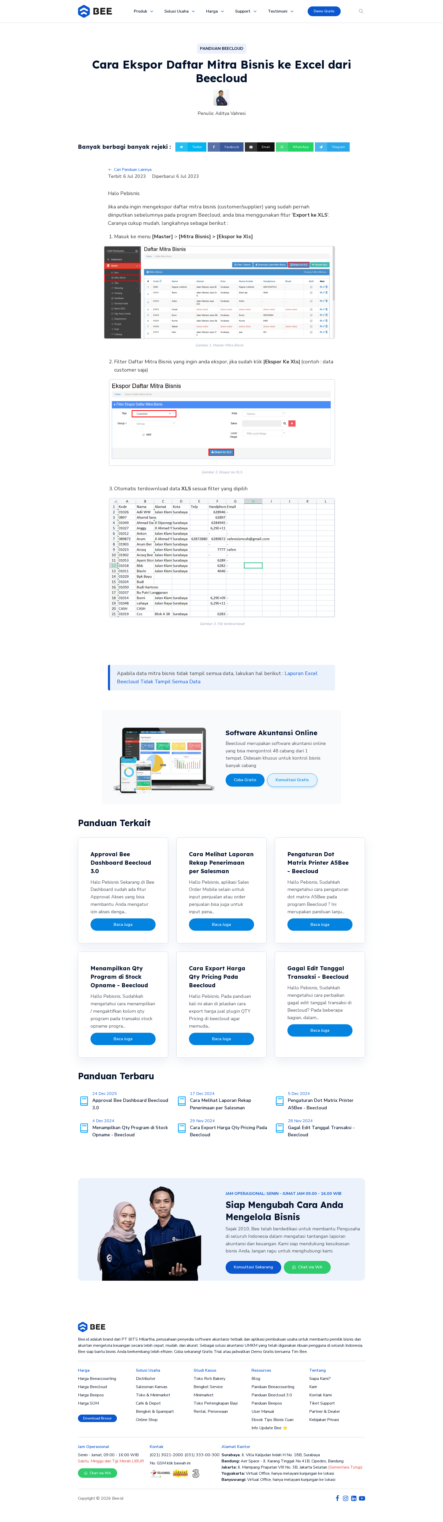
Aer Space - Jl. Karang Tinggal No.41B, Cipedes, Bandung (283, 1461)
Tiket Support (322, 1403)
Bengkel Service (208, 1387)
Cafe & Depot (148, 1403)
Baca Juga (123, 924)
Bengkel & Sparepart (155, 1411)
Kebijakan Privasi (324, 1420)
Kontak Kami (320, 1395)
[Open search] (361, 11)
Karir (313, 1387)
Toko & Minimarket (153, 1395)
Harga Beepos (91, 1395)
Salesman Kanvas (151, 1387)
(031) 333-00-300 (202, 1455)
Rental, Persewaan (211, 1411)
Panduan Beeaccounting (272, 1387)
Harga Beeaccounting (97, 1378)
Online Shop (147, 1420)
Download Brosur (97, 1418)
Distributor (145, 1378)
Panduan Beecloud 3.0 (271, 1395)
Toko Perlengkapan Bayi (216, 1403)
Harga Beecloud (92, 1387)
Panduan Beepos (266, 1403)
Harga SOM (88, 1403)
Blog (255, 1378)
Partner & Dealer (324, 1411)
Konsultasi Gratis (292, 780)
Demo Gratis (324, 11)
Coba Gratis (245, 780)
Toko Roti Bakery (209, 1378)
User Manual (262, 1411)
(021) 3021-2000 (166, 1455)
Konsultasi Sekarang (253, 1267)
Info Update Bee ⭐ (269, 1428)
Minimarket (204, 1395)
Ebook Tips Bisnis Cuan (272, 1420)
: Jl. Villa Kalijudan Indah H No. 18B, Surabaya (271, 1455)
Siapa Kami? (320, 1378)
